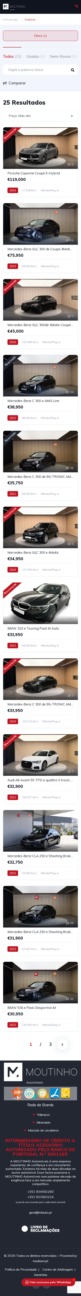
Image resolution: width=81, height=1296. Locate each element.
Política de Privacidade (21, 1269)
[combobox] (40, 116)
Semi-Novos (63, 56)
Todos (12, 56)
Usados (35, 56)
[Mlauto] (14, 7)
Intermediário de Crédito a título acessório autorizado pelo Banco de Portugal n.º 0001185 (40, 1147)
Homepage (10, 19)
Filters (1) (40, 36)
